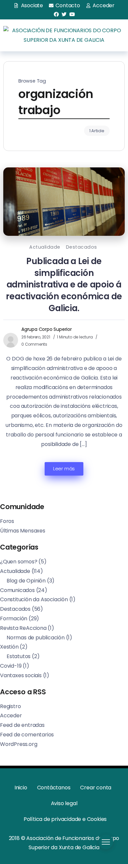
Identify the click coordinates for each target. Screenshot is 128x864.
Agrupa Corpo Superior (46, 329)
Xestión (9, 647)
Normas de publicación (36, 637)
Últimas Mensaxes (22, 530)
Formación (13, 618)
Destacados (81, 247)
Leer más (64, 468)
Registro (10, 706)
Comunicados (17, 590)
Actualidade (44, 247)
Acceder (11, 715)
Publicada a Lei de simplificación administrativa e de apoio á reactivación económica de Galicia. (64, 284)
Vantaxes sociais (21, 675)
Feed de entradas (22, 725)
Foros (7, 521)
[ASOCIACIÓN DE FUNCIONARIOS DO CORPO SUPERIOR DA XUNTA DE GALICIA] (64, 35)
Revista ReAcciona (23, 628)
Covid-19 (10, 666)
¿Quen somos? (18, 561)
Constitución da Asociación (34, 599)
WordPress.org (18, 744)
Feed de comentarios (27, 734)
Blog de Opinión (26, 580)
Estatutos (19, 656)
